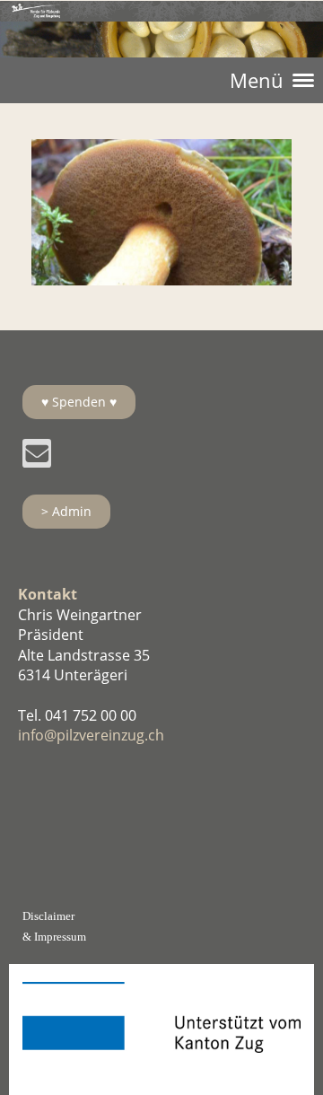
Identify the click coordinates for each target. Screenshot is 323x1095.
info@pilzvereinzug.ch (91, 735)
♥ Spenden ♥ (79, 401)
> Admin (66, 511)
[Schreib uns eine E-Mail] (36, 456)
